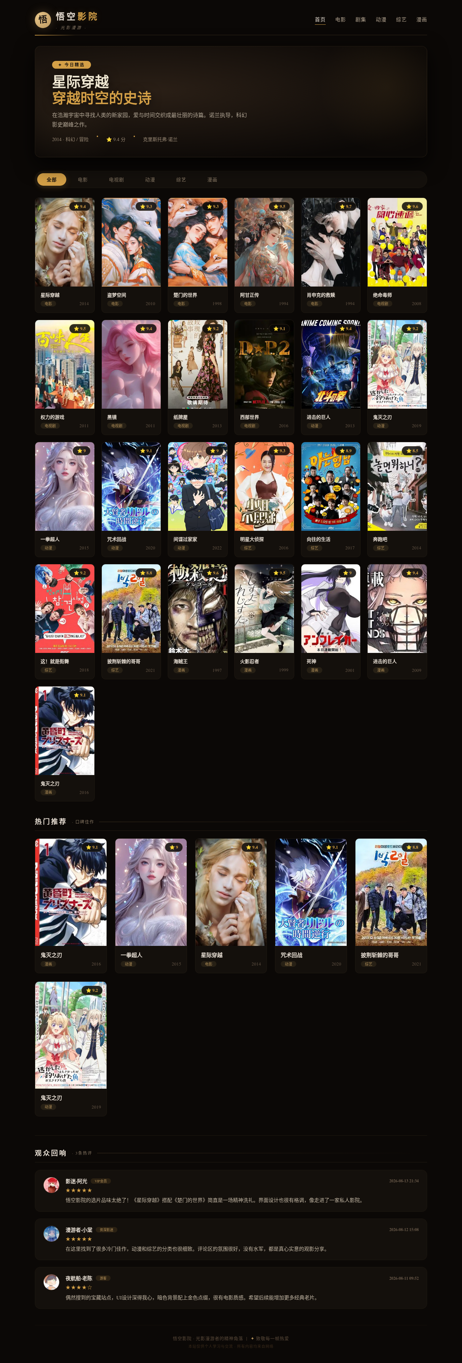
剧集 (360, 19)
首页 (320, 19)
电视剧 (116, 179)
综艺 (401, 19)
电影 (340, 19)
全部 (52, 179)
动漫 (381, 19)
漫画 (421, 19)
